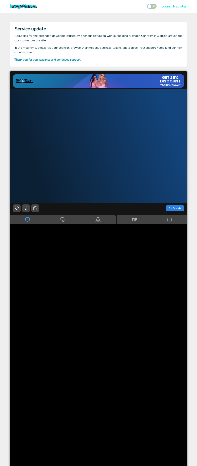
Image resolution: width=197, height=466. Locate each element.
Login (165, 6)
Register (179, 6)
